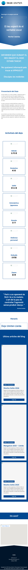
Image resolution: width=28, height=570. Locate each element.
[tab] (14, 326)
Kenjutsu (14, 169)
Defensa (14, 238)
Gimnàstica (14, 204)
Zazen (14, 273)
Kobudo (14, 256)
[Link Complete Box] (14, 374)
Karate (14, 221)
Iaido (14, 186)
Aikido (14, 151)
